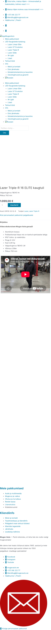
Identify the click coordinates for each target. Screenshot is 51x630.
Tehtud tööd (10, 61)
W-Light (11, 55)
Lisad (10, 58)
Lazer (26, 211)
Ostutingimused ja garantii (18, 75)
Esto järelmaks (13, 69)
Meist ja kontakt (14, 67)
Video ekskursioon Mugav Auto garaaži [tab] (16, 227)
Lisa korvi (14, 205)
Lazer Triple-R (13, 50)
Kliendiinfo (7, 513)
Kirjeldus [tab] (4, 222)
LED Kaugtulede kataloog (15, 42)
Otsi (4, 133)
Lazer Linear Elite (14, 44)
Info (6, 64)
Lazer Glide (12, 53)
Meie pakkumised (12, 39)
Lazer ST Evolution (15, 47)
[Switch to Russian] (9, 78)
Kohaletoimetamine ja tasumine (20, 72)
